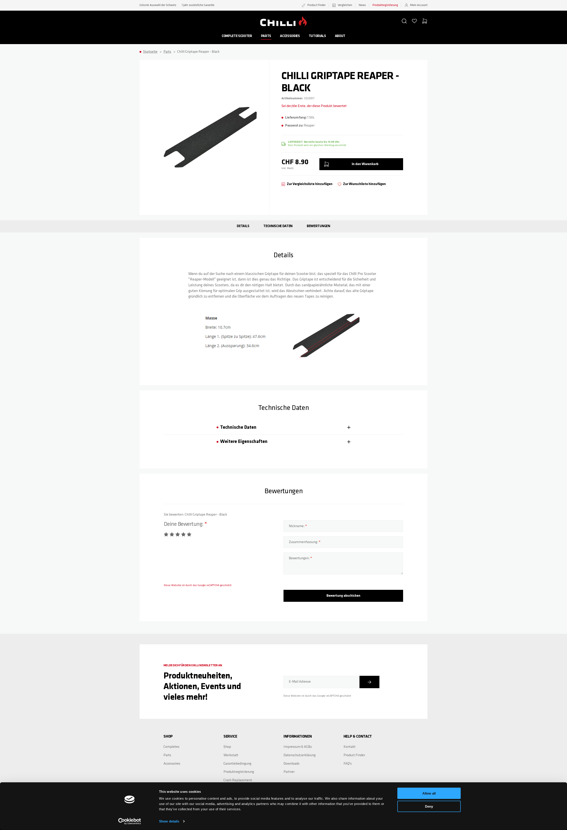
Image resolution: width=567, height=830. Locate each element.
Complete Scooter (237, 36)
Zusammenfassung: (304, 542)
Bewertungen (318, 226)
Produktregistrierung (385, 5)
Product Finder (316, 5)
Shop (227, 747)
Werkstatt (230, 755)
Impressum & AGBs (298, 747)
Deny (429, 806)
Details (243, 226)
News (362, 5)
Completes (171, 747)
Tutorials (317, 36)
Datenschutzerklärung (300, 755)
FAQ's (348, 764)
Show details (169, 821)
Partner (289, 772)
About (340, 36)
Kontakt (349, 747)
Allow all (429, 793)
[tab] (283, 427)
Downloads (291, 764)
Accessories (290, 36)
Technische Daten (278, 226)
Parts (266, 36)
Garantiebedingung (237, 764)
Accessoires (171, 764)
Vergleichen (345, 5)
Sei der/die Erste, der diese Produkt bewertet (314, 106)
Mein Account (418, 5)
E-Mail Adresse (300, 682)
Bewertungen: (299, 558)
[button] (404, 21)
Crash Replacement (237, 780)
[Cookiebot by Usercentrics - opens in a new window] (129, 821)
